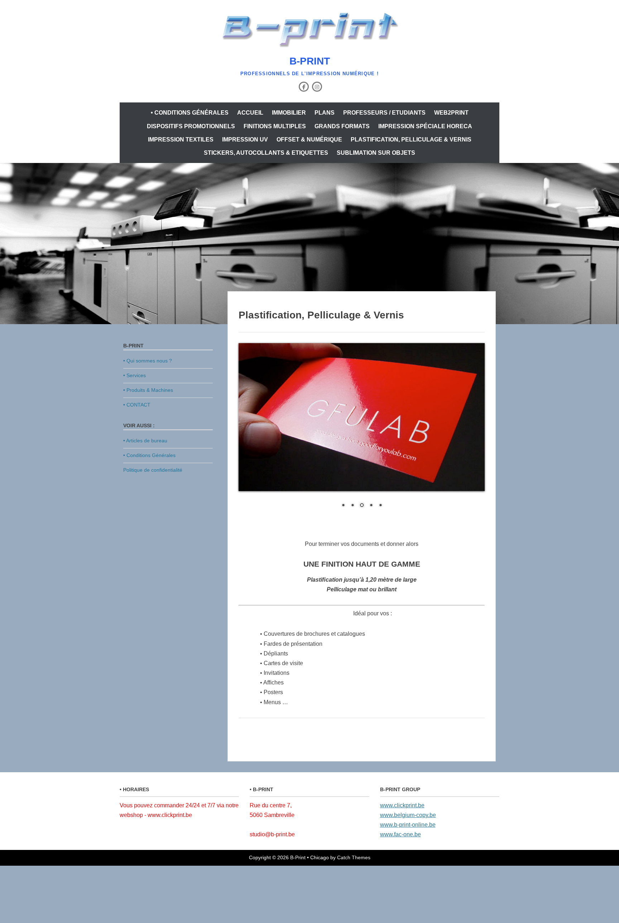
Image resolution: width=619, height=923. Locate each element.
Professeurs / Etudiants (384, 113)
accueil (250, 113)
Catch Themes (353, 857)
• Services (134, 375)
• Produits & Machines (148, 390)
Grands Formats (342, 126)
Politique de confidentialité (152, 470)
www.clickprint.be (402, 805)
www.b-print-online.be (408, 825)
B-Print (309, 61)
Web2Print (451, 113)
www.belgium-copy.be (408, 815)
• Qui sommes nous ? (147, 361)
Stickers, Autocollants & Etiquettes (266, 153)
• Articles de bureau (145, 440)
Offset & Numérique (309, 139)
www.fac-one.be (400, 834)
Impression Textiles (180, 139)
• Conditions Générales (190, 113)
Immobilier (289, 113)
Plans (325, 113)
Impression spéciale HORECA (425, 126)
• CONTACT (136, 405)
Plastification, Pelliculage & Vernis (411, 139)
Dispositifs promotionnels (191, 126)
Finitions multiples (275, 126)
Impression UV (245, 139)
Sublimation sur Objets (376, 153)
